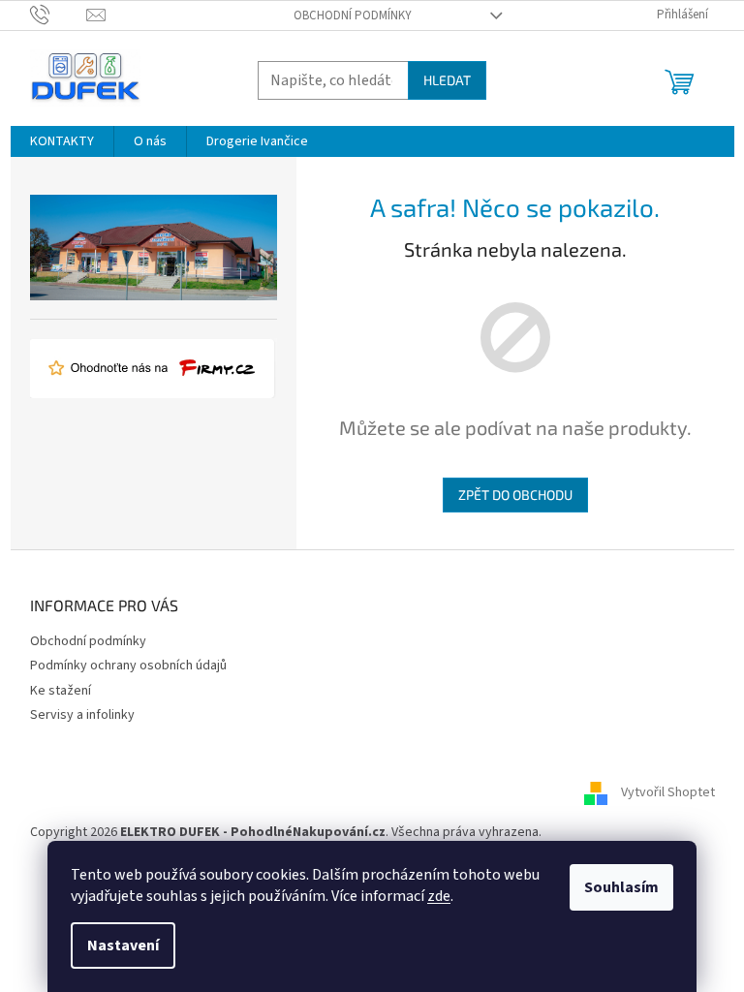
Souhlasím (621, 887)
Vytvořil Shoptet (668, 792)
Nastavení (123, 945)
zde (438, 896)
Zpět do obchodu (515, 494)
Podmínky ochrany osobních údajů (128, 665)
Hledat (447, 80)
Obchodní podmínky (353, 15)
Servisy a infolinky (82, 715)
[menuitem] (62, 141)
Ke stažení (60, 690)
